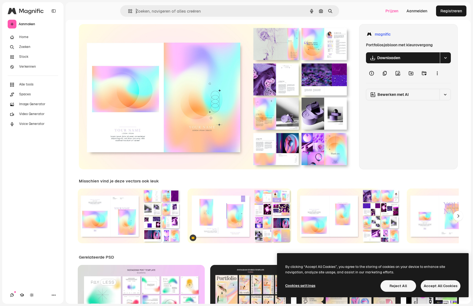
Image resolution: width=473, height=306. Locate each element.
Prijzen (391, 10)
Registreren (451, 10)
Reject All (398, 286)
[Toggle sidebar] (53, 11)
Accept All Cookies (440, 286)
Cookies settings (300, 285)
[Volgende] (458, 215)
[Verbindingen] (12, 295)
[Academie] (22, 295)
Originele (114, 34)
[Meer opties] (437, 73)
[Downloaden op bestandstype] (445, 57)
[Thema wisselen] (31, 295)
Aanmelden (416, 10)
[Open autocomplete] (127, 11)
